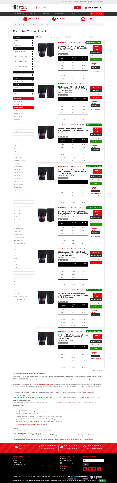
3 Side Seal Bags (17, 134)
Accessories (17, 148)
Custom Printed (59, 13)
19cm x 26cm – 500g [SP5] (21, 64)
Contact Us (62, 468)
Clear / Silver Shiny (18, 207)
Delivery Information (17, 462)
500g (15, 267)
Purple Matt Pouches (18, 199)
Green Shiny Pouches (19, 222)
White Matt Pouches (18, 184)
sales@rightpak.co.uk (66, 460)
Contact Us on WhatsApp (67, 463)
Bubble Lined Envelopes (19, 151)
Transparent (17, 119)
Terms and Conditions (41, 461)
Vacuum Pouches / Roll (19, 139)
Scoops (15, 110)
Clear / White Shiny (18, 231)
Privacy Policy (39, 459)
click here (61, 435)
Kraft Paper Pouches (18, 104)
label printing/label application (32, 424)
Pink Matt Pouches (18, 196)
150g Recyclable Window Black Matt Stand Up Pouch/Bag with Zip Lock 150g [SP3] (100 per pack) (72, 171)
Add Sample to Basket (95, 67)
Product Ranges (19, 13)
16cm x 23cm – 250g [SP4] (21, 61)
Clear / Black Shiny (18, 210)
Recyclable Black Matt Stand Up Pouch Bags (22, 407)
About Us (15, 458)
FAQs (37, 469)
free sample (47, 430)
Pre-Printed (17, 163)
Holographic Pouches (19, 131)
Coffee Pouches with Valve (20, 122)
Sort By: (68, 36)
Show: (91, 36)
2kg (15, 278)
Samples (15, 460)
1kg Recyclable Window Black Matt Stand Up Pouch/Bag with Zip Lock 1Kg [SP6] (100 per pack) (73, 336)
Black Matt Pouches (18, 172)
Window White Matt (56, 402)
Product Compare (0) (54, 37)
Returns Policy (39, 465)
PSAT (15, 290)
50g (15, 252)
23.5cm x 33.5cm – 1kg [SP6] (21, 69)
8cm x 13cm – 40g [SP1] (20, 51)
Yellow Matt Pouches (18, 202)
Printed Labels (17, 287)
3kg (15, 281)
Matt (16, 93)
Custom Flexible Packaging (19, 464)
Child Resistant (17, 154)
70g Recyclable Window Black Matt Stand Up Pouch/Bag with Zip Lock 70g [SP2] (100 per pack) (72, 88)
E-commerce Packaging (19, 160)
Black (16, 75)
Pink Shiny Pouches (18, 240)
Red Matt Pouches (18, 178)
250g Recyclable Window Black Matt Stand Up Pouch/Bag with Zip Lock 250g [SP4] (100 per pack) (73, 213)
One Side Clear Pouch (19, 113)
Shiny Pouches (17, 205)
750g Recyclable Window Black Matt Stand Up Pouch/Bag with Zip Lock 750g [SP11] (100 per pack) (73, 295)
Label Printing (46, 13)
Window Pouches (19, 81)
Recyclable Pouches (34, 24)
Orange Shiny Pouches (19, 237)
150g (15, 261)
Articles (15, 466)
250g (15, 264)
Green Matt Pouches (18, 193)
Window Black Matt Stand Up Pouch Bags (42, 384)
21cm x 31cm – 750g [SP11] (21, 66)
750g (15, 270)
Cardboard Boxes (18, 157)
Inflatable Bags (17, 145)
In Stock (17, 42)
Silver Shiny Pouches (18, 228)
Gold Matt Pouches (18, 175)
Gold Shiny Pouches (18, 219)
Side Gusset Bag (17, 136)
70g (15, 255)
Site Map (62, 470)
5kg (15, 276)
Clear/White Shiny (65, 402)
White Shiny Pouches (18, 234)
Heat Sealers (17, 142)
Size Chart (38, 467)
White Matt (48, 402)
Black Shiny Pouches (18, 213)
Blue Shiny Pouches (18, 216)
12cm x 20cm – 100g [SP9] (21, 56)
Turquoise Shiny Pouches (19, 243)
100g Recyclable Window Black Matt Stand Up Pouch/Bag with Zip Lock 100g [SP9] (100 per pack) (73, 130)
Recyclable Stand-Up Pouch (20, 299)
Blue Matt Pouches (18, 187)
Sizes (15, 246)
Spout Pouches (17, 125)
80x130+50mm (63, 392)
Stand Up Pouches (18, 101)
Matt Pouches (17, 169)
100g (15, 258)
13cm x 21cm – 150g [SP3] (20, 59)
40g (15, 249)
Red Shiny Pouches (18, 225)
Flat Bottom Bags (18, 128)
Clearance (72, 13)
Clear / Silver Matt (18, 190)
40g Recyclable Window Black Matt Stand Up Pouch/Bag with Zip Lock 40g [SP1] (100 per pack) (72, 48)
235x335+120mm (86, 392)
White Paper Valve (18, 166)
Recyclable (33, 13)
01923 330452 (64, 458)
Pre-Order (17, 45)
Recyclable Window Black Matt (48, 24)
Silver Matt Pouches (18, 181)
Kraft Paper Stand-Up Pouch (20, 296)
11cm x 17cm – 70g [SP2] (20, 54)
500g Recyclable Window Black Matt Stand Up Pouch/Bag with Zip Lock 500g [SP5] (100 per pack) (73, 254)
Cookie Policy (39, 463)
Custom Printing (20, 424)
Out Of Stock (18, 40)
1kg (15, 273)
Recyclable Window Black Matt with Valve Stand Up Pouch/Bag (33, 397)
